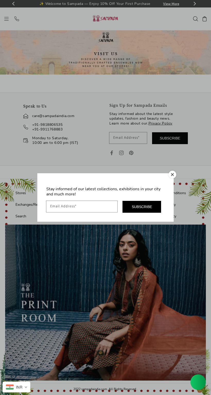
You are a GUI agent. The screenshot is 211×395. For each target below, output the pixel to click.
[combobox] (16, 387)
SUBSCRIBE (142, 207)
